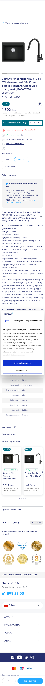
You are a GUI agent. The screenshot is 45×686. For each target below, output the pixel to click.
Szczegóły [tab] (18, 321)
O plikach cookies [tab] (34, 321)
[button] (4, 73)
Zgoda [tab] (6, 321)
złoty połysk (10, 166)
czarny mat (21, 159)
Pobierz (25, 410)
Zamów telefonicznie (15, 144)
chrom (7, 159)
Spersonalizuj (21, 370)
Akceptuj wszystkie (22, 363)
